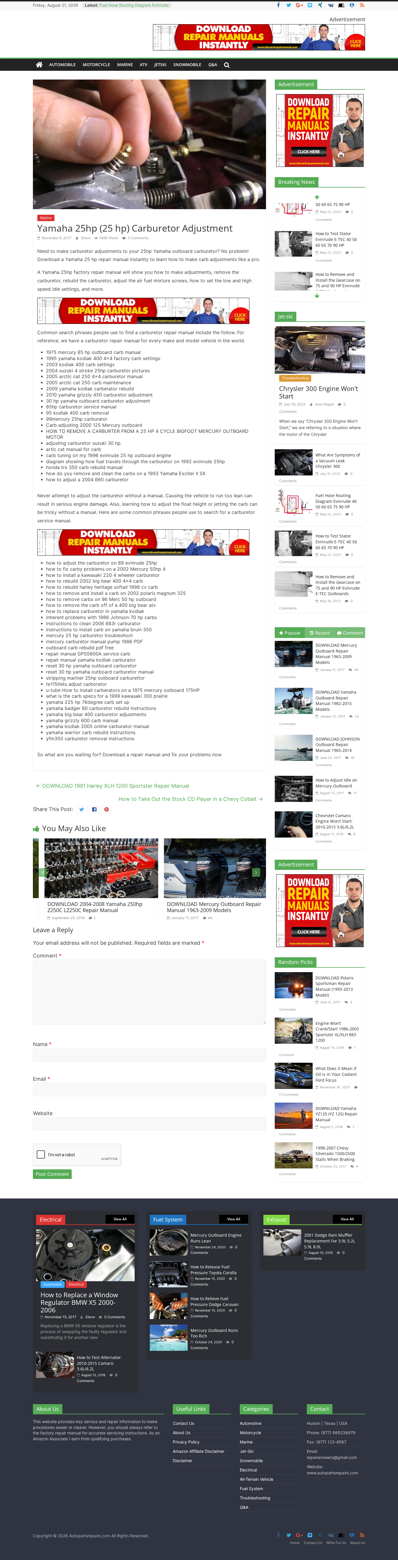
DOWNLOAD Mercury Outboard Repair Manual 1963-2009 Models (202, 907)
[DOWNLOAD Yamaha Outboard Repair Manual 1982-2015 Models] (295, 688)
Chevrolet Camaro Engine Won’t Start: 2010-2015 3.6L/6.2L (335, 821)
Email (41, 1079)
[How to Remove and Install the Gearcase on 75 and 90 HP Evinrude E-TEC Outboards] (294, 249)
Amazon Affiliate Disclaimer (198, 1451)
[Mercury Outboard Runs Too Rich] (169, 1327)
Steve (86, 238)
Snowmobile (187, 64)
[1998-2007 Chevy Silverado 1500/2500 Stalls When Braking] (295, 1146)
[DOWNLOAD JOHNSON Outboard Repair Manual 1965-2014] (295, 735)
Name (42, 1044)
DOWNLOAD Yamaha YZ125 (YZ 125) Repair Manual (337, 1114)
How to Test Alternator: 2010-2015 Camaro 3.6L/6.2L (99, 1363)
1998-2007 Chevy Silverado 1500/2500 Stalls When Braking (335, 1153)
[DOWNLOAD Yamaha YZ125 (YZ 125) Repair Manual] (295, 1106)
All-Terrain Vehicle (256, 1479)
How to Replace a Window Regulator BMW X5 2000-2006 (79, 1302)
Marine (125, 64)
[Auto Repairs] (39, 65)
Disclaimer (182, 1460)
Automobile (62, 64)
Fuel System (251, 1488)
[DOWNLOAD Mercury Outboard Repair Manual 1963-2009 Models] (209, 842)
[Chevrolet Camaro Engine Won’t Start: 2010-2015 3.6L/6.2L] (295, 812)
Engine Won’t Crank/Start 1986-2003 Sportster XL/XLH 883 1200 (337, 1031)
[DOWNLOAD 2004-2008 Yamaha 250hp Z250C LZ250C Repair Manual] (90, 842)
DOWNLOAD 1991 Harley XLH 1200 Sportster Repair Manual (112, 786)
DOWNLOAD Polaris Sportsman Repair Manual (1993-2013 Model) (335, 986)
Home (295, 1542)
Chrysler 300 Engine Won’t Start (318, 392)
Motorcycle (96, 64)
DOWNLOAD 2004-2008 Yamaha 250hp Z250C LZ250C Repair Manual (83, 907)
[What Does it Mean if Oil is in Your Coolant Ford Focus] (295, 1066)
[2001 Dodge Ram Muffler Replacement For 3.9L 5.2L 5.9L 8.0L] (282, 1232)
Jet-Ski (246, 1451)
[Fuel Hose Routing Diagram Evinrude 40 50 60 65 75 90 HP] (294, 493)
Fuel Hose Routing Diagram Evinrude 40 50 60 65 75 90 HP (336, 501)
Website (42, 1113)
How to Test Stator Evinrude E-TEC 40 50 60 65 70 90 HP (336, 213)
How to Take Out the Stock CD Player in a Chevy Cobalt (191, 799)
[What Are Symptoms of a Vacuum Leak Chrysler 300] (294, 453)
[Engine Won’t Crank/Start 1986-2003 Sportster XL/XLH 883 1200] (295, 1021)
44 (198, 918)
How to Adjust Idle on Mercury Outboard (336, 783)
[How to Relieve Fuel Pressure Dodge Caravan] (169, 1295)
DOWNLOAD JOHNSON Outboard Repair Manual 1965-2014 (338, 744)
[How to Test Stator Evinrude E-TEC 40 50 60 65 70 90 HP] (294, 208)
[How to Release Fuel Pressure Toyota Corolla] (169, 1263)
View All (120, 1219)
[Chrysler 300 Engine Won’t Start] (320, 330)
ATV (143, 64)
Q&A (212, 64)
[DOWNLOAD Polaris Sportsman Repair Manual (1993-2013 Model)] (295, 976)
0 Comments (138, 238)
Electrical (76, 1284)
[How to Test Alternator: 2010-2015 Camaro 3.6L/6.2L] (55, 1354)
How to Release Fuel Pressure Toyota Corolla (214, 1269)
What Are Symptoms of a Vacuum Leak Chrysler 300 (338, 460)
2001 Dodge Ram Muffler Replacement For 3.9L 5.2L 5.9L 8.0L (329, 1240)
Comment (47, 956)
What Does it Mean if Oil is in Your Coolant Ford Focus (336, 1074)
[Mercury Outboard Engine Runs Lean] (169, 1232)
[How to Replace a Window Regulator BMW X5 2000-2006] (85, 1232)
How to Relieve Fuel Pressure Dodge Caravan (215, 1301)
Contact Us (183, 1423)
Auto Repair (325, 404)
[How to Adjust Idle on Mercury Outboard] (295, 776)
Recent (322, 633)
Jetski (160, 64)
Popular (293, 633)
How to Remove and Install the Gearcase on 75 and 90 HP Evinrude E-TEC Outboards (338, 256)
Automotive (250, 1423)
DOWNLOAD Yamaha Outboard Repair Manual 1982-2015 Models (336, 700)
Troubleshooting (295, 378)
